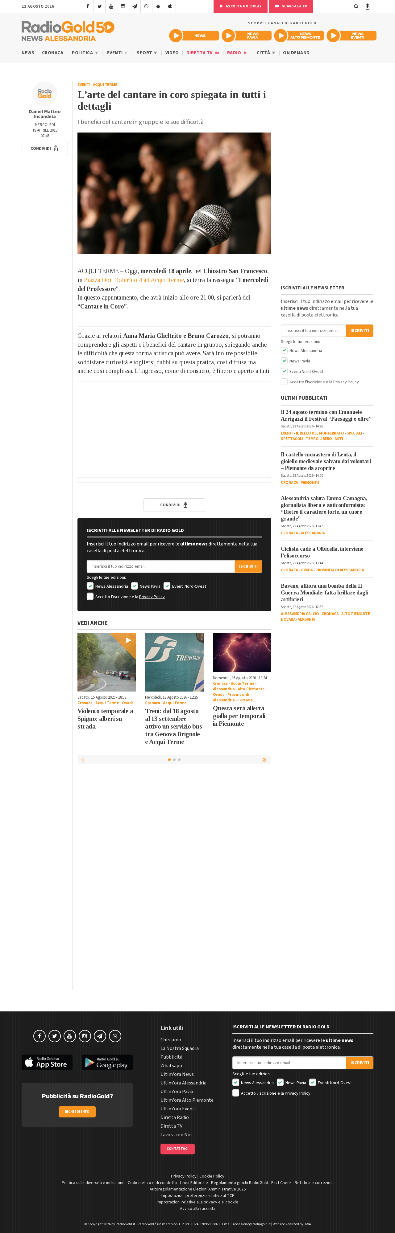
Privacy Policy (152, 597)
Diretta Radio (174, 1117)
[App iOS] (170, 6)
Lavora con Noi (176, 1134)
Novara (288, 619)
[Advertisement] (174, 429)
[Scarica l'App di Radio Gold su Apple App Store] (47, 1062)
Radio (234, 53)
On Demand (296, 53)
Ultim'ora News (177, 1074)
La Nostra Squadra (179, 1048)
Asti (339, 439)
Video (172, 53)
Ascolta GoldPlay (243, 6)
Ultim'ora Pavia (176, 1091)
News (28, 53)
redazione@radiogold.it (252, 1224)
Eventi (115, 53)
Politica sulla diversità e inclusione (93, 1183)
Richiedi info (77, 1111)
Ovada (128, 703)
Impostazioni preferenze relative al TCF (197, 1196)
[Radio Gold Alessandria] (68, 29)
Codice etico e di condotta (152, 1183)
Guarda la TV (294, 6)
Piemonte (310, 482)
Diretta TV (200, 53)
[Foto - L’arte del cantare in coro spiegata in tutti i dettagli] (174, 193)
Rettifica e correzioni (314, 1183)
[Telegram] (134, 6)
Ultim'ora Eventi (178, 1108)
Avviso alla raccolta (197, 1209)
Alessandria (224, 689)
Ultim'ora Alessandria (183, 1083)
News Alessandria (111, 586)
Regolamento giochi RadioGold (239, 1183)
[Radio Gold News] (194, 35)
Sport (145, 53)
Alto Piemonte (251, 689)
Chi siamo (170, 1039)
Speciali (354, 433)
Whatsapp (171, 1065)
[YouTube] (111, 6)
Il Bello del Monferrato (320, 433)
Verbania (306, 619)
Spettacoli (292, 439)
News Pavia (149, 586)
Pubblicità (171, 1057)
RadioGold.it (125, 1224)
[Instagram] (123, 6)
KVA (308, 1224)
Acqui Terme (105, 85)
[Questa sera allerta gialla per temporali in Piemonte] (242, 652)
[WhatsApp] (146, 6)
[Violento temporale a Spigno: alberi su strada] (106, 662)
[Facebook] (88, 6)
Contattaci (178, 1148)
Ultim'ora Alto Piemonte (187, 1100)
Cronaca (53, 53)
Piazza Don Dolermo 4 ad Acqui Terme (134, 279)
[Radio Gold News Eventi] (351, 35)
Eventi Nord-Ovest (188, 586)
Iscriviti (248, 566)
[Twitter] (99, 6)
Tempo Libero (319, 439)
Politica (83, 53)
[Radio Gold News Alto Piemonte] (299, 35)
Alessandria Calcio (300, 614)
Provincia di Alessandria (231, 697)
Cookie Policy (211, 1176)
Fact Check (281, 1183)
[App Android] (158, 6)
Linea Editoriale (194, 1183)
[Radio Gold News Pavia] (247, 35)
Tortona (245, 700)
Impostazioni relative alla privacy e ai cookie (197, 1202)
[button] (45, 148)
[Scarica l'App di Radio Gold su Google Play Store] (107, 1062)
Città (264, 53)
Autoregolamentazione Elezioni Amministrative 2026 (198, 1189)
